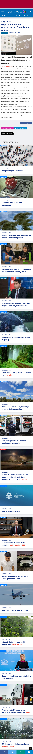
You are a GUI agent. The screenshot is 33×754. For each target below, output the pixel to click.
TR (7, 15)
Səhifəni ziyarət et (25, 124)
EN (5, 15)
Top (30, 749)
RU (2, 15)
